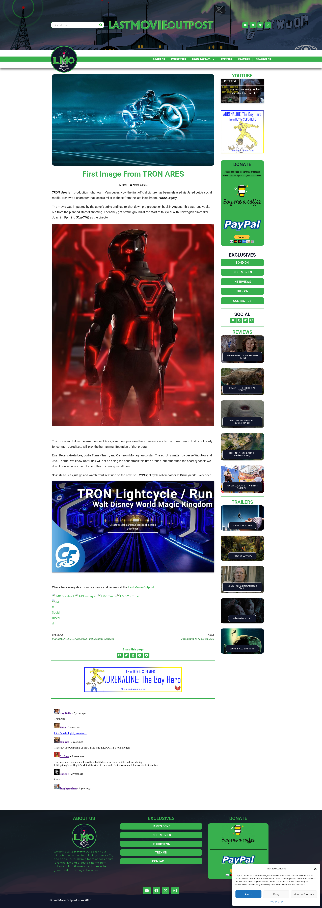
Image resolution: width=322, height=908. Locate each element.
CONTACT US (263, 59)
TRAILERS (244, 59)
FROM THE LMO (201, 59)
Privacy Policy (276, 901)
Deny (276, 894)
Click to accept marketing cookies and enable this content (133, 527)
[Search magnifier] (100, 25)
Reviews (242, 332)
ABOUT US (159, 59)
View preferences (304, 894)
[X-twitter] (165, 890)
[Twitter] (260, 25)
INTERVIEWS (178, 59)
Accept (248, 894)
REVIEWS (226, 59)
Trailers (242, 502)
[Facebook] (253, 25)
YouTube (242, 75)
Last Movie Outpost (141, 587)
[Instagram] (268, 25)
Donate (242, 164)
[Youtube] (245, 25)
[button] (315, 868)
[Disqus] (133, 749)
